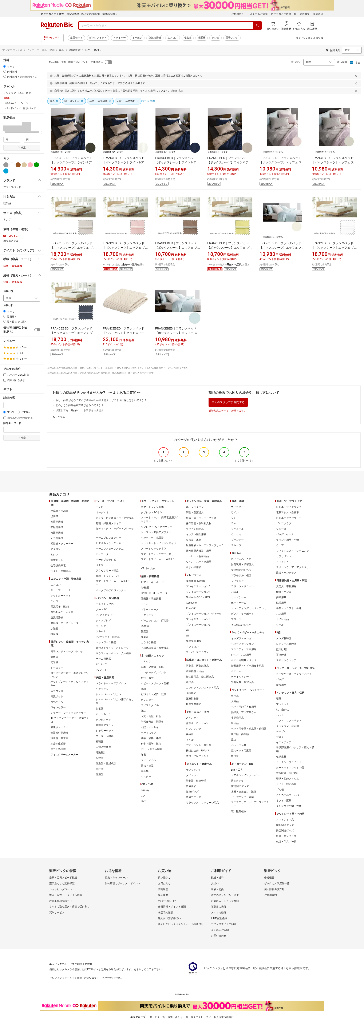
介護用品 (191, 693)
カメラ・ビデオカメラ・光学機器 (115, 517)
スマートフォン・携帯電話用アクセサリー (160, 519)
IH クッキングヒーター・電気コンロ (70, 719)
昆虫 (233, 739)
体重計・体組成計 (106, 763)
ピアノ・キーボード (152, 582)
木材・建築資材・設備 (243, 791)
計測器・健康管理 (196, 780)
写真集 (145, 771)
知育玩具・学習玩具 (242, 564)
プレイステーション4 (198, 591)
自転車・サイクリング (288, 507)
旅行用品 (281, 684)
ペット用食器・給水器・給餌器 (248, 728)
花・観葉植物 (238, 811)
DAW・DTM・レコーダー (155, 593)
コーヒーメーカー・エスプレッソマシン (69, 674)
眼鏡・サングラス (286, 572)
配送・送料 (217, 877)
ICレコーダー (103, 554)
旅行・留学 (147, 677)
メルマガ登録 (218, 912)
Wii (188, 635)
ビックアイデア (98, 37)
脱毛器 (99, 708)
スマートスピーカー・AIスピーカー (115, 583)
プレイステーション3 (198, 619)
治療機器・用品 (195, 671)
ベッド (280, 715)
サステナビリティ (201, 1017)
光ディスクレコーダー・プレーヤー (115, 530)
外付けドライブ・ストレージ (112, 647)
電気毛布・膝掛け (61, 606)
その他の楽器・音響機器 (155, 647)
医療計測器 (192, 698)
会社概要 (305, 13)
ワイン (235, 512)
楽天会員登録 (315, 38)
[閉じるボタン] (356, 75)
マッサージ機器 (105, 736)
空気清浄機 (155, 37)
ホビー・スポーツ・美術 (155, 683)
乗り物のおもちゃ (241, 569)
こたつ (54, 601)
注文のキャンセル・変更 (225, 895)
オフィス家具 (283, 800)
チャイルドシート (241, 676)
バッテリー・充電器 (152, 537)
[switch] (37, 329)
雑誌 (143, 710)
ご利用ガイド (238, 13)
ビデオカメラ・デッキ (108, 543)
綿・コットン (11, 235)
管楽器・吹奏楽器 (151, 598)
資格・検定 (147, 765)
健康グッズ (192, 791)
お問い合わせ (218, 935)
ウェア (280, 545)
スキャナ (101, 631)
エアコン (172, 37)
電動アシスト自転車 (287, 512)
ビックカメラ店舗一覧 (283, 13)
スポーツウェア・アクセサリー (294, 567)
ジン (233, 517)
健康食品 (191, 786)
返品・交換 (217, 889)
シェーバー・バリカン (108, 694)
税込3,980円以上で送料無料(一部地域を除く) (92, 13)
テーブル (281, 731)
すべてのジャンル (12, 50)
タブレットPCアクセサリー (156, 526)
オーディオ (102, 512)
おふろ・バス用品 (241, 654)
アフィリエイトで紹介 (223, 924)
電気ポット (57, 696)
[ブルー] (5, 170)
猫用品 (235, 695)
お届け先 (8, 291)
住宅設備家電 (58, 565)
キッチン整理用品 (196, 534)
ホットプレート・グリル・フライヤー (69, 683)
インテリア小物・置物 (288, 806)
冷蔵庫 (187, 37)
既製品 (7, 203)
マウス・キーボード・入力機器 (113, 653)
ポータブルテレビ (106, 559)
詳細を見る (177, 90)
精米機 (54, 662)
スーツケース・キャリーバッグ (294, 673)
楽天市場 (318, 13)
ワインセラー (58, 707)
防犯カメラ (237, 780)
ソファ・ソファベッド (288, 720)
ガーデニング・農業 (242, 797)
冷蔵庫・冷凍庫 (59, 510)
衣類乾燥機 (57, 527)
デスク (280, 736)
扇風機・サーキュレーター (66, 623)
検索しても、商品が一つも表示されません (80, 410)
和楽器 (145, 636)
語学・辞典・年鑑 (151, 738)
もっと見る (58, 416)
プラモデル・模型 (241, 575)
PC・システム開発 (151, 749)
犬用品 (235, 701)
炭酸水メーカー (59, 727)
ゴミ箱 (280, 789)
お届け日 (8, 305)
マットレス (282, 704)
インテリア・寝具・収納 (41, 50)
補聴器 (99, 741)
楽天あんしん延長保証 (62, 883)
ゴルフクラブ (283, 523)
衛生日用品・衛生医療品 (200, 676)
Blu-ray (145, 790)
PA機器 (145, 587)
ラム (233, 523)
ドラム (145, 604)
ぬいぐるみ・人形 (241, 559)
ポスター (146, 776)
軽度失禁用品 (193, 704)
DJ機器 (145, 625)
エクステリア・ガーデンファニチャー (250, 804)
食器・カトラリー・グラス (201, 517)
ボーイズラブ (148, 732)
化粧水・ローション (197, 723)
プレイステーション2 (198, 624)
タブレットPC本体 (151, 512)
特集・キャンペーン (116, 877)
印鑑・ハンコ (283, 591)
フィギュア (237, 580)
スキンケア (192, 717)
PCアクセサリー (105, 615)
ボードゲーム (238, 602)
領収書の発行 (218, 906)
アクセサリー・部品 (107, 570)
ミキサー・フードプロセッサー (68, 712)
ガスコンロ (57, 691)
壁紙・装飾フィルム (287, 778)
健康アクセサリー (196, 797)
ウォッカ (236, 534)
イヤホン (137, 37)
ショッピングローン (60, 889)
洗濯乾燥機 (57, 521)
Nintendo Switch (195, 580)
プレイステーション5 (198, 586)
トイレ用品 (282, 619)
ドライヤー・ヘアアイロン (111, 683)
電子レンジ (232, 37)
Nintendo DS (193, 641)
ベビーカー (237, 671)
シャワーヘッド (105, 730)
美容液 (190, 734)
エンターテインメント (153, 672)
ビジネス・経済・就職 (153, 694)
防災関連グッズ (240, 786)
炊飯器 (54, 656)
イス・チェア (283, 742)
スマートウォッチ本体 (153, 548)
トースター (57, 667)
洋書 (143, 754)
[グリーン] (36, 164)
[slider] (3, 132)
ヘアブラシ (102, 688)
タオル (280, 624)
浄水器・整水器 (59, 738)
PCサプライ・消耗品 (108, 636)
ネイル (190, 739)
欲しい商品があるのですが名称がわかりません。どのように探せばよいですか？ (101, 400)
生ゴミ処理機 (58, 749)
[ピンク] (30, 164)
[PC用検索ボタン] (257, 25)
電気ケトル (57, 701)
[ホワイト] (12, 164)
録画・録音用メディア (108, 523)
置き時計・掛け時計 (287, 773)
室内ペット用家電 (241, 750)
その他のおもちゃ (241, 624)
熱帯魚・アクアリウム (243, 712)
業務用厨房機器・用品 (198, 550)
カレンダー (147, 699)
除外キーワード (12, 423)
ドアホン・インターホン (245, 775)
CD (143, 795)
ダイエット (192, 775)
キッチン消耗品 (195, 528)
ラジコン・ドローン (242, 586)
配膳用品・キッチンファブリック (205, 545)
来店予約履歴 (165, 912)
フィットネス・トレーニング (292, 550)
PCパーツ (101, 664)
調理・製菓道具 (195, 512)
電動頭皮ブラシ (105, 725)
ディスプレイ (103, 620)
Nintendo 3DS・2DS (198, 597)
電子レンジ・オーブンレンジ (67, 651)
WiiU (188, 630)
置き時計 (281, 654)
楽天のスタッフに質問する (228, 402)
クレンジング (193, 728)
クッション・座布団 (287, 725)
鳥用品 (235, 723)
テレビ (215, 37)
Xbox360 (191, 608)
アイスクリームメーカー (64, 754)
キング (7, 219)
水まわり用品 (193, 567)
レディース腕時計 (286, 643)
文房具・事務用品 (286, 586)
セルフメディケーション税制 (65, 978)
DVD (143, 801)
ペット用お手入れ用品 (243, 706)
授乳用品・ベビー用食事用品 (247, 665)
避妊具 (190, 682)
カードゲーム (238, 597)
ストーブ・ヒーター (62, 590)
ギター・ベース (150, 609)
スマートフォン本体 (152, 507)
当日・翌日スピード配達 (63, 877)
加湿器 (54, 628)
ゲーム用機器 (103, 658)
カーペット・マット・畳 (290, 767)
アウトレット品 (285, 819)
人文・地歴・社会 (151, 716)
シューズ (281, 528)
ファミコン (192, 646)
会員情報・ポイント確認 (172, 906)
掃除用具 (281, 597)
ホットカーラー (105, 714)
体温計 (99, 774)
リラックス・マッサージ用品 (202, 802)
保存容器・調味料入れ (198, 523)
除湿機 (54, 633)
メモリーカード (105, 565)
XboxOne (191, 602)
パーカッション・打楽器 (155, 620)
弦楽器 (145, 631)
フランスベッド (12, 187)
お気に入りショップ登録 (225, 900)
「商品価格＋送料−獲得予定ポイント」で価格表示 (74, 62)
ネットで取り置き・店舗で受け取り (69, 906)
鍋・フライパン (195, 507)
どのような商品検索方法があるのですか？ (80, 405)
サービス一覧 (157, 1017)
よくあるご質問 (259, 13)
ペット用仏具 (238, 745)
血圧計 (99, 768)
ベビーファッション (242, 643)
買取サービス (56, 912)
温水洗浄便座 (103, 747)
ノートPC (101, 609)
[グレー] (5, 164)
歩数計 (99, 757)
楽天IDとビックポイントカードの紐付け (180, 924)
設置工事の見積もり (60, 900)
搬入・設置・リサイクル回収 (65, 895)
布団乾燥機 (57, 532)
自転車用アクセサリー (288, 517)
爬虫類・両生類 (240, 734)
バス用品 (281, 613)
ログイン (301, 38)
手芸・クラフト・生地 (288, 608)
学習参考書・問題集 (152, 721)
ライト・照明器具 (61, 571)
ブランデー (237, 539)
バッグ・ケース (285, 534)
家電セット (76, 37)
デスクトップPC (105, 604)
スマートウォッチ (286, 660)
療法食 (235, 756)
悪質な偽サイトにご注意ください (103, 978)
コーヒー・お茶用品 (197, 556)
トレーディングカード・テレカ (248, 608)
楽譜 (143, 688)
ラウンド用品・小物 (287, 539)
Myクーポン (164, 900)
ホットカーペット (61, 595)
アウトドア (282, 561)
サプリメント (193, 769)
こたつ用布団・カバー (288, 795)
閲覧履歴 (163, 889)
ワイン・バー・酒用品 (198, 561)
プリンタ (101, 625)
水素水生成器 (58, 743)
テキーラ (236, 545)
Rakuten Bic (57, 25)
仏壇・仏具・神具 (286, 841)
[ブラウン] (18, 164)
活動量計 (101, 752)
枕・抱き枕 (282, 709)
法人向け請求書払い (169, 918)
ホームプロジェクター (108, 537)
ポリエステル (11, 240)
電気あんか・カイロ (62, 612)
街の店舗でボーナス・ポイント (122, 883)
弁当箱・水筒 (193, 539)
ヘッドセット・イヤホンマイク (158, 543)
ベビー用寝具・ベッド (243, 660)
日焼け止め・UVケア (198, 750)
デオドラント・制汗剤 (198, 745)
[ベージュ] (24, 164)
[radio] (4, 66)
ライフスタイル (150, 705)
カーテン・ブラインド (288, 762)
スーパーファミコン (197, 652)
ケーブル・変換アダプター (156, 532)
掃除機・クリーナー (62, 543)
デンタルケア (103, 719)
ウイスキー (237, 507)
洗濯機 (201, 37)
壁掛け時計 (282, 649)
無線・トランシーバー (108, 576)
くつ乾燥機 (57, 538)
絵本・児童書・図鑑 (152, 667)
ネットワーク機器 (106, 642)
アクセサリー (148, 615)
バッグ (280, 679)
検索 (23, 147)
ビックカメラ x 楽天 (52, 13)
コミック (146, 661)
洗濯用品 (281, 602)
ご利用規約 (270, 895)
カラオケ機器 (148, 642)
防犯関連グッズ (285, 825)
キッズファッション (242, 638)
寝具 (278, 698)
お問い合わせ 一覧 (177, 1017)
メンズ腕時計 (283, 638)
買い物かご (164, 877)
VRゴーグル (148, 568)
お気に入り (164, 883)
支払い (215, 883)
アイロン (56, 549)
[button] (8, 127)
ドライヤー (119, 37)
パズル (235, 591)
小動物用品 (237, 717)
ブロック (236, 619)
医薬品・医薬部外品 (197, 665)
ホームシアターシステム (110, 548)
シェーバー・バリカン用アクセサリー (115, 701)
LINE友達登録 (219, 918)
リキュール (237, 528)
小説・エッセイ (150, 727)
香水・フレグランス (197, 756)
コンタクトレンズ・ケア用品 (202, 687)
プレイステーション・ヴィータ (203, 613)
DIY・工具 (237, 769)
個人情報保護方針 (274, 889)
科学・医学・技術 (151, 743)
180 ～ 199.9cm (12, 265)
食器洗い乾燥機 (59, 732)
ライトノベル (148, 760)
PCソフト (101, 669)
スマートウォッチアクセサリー (158, 554)
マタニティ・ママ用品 (243, 649)
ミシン (54, 554)
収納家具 (281, 756)
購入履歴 (163, 895)
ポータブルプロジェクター (111, 590)
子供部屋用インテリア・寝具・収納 (295, 749)
